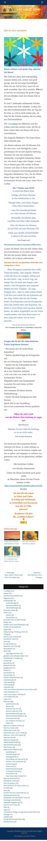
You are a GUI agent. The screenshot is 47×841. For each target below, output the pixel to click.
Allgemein (7, 598)
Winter (8, 723)
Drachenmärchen (12, 709)
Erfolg (6, 634)
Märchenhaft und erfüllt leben (27, 831)
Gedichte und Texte (11, 646)
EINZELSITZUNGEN (11, 627)
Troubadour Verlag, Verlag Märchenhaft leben (20, 812)
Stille (5, 807)
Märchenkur (8, 747)
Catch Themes (30, 836)
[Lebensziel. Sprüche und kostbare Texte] (12, 535)
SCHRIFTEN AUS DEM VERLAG (15, 793)
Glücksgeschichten (13, 653)
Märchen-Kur (8, 737)
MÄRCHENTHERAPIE (11, 749)
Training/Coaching (12, 771)
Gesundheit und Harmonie (15, 759)
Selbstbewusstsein (10, 795)
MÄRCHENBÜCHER (11, 742)
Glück (6, 651)
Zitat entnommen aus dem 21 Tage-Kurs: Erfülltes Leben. (22, 244)
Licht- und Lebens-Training (13, 694)
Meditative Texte (10, 781)
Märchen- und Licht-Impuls (13, 735)
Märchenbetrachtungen (14, 713)
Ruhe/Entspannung (13, 769)
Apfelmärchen (11, 704)
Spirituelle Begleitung (11, 802)
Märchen (7, 701)
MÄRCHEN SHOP (10, 730)
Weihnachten (8, 822)
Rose (5, 790)
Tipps (6, 810)
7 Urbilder (7, 591)
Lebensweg (8, 685)
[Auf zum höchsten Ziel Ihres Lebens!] (30, 535)
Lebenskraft (8, 682)
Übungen (7, 814)
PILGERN (7, 788)
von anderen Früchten (14, 721)
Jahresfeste (8, 663)
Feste (6, 641)
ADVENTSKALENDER (11, 596)
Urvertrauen (10, 773)
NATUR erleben (9, 783)
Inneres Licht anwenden (15, 761)
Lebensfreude (9, 680)
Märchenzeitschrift (10, 778)
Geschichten (10, 617)
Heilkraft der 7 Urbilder (12, 658)
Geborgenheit (11, 757)
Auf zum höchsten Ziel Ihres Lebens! (29, 542)
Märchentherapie (12, 608)
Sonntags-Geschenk (11, 800)
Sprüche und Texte (10, 805)
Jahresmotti (8, 665)
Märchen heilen (9, 728)
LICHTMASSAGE (10, 697)
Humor (6, 661)
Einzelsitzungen (11, 754)
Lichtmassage (11, 603)
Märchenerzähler (12, 605)
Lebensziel (10, 766)
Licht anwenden (9, 692)
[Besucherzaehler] (23, 522)
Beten (6, 613)
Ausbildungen (8, 600)
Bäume (8, 706)
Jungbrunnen (8, 668)
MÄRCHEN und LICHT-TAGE (14, 733)
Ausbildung (10, 752)
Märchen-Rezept (10, 740)
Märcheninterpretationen (15, 716)
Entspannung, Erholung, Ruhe (14, 632)
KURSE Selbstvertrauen (12, 677)
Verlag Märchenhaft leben (13, 819)
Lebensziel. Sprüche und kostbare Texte (11, 542)
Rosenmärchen (11, 718)
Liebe (6, 699)
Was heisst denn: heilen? (15, 776)
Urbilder (6, 817)
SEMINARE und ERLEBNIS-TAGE (15, 797)
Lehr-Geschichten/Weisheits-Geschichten (19, 689)
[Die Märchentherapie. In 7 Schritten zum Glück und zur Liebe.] (12, 551)
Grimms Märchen (12, 711)
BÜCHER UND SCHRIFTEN (13, 620)
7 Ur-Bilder (13, 124)
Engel (6, 629)
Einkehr (6, 622)
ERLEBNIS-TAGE (10, 639)
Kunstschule (8, 675)
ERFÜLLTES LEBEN (11, 637)
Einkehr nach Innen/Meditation (15, 625)
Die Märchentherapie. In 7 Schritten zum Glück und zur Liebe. (12, 559)
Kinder (6, 670)
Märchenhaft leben (10, 745)
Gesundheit (8, 649)
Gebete (8, 615)
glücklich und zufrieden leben (14, 656)
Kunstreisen (8, 673)
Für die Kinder (9, 644)
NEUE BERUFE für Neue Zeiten (15, 785)
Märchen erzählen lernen (13, 725)
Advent (6, 593)
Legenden (7, 687)
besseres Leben (9, 610)
